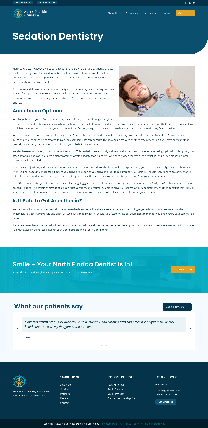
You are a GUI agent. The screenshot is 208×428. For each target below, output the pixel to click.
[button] (119, 13)
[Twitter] (190, 3)
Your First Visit (116, 394)
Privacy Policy (132, 423)
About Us (65, 384)
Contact (64, 403)
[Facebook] (186, 3)
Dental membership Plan (122, 398)
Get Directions (166, 401)
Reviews (64, 398)
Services (65, 389)
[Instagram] (194, 3)
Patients (65, 394)
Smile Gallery (115, 389)
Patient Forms (116, 384)
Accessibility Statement (153, 423)
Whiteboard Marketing (111, 423)
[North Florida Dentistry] (30, 13)
